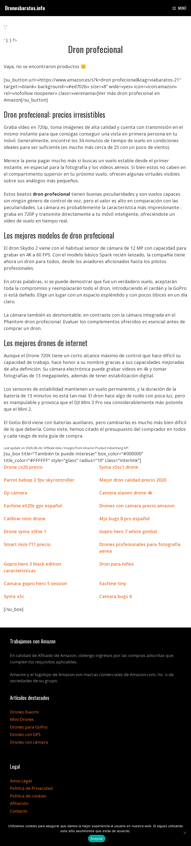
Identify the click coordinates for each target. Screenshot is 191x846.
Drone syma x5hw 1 (25, 531)
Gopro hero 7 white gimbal (128, 531)
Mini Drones (22, 719)
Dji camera (15, 493)
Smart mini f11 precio (27, 544)
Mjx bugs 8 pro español (124, 518)
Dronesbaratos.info (25, 8)
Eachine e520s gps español (33, 506)
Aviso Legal (21, 781)
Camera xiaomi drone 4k (125, 493)
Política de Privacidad (31, 788)
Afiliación (19, 803)
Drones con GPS (25, 734)
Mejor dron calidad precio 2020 (132, 480)
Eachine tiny (112, 583)
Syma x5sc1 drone (118, 467)
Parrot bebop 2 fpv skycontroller (39, 480)
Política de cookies (28, 796)
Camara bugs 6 (115, 596)
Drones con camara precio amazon (137, 506)
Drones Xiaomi (24, 712)
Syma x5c (14, 596)
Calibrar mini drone (25, 518)
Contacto (18, 811)
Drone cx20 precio (23, 467)
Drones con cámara (29, 742)
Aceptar (97, 839)
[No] (184, 832)
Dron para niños (116, 564)
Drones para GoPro (29, 727)
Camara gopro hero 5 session (35, 583)
